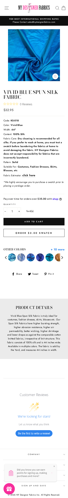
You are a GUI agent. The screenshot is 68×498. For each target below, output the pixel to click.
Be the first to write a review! (34, 433)
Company (34, 454)
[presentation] (5, 257)
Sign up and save (34, 485)
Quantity (9, 204)
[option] (34, 21)
